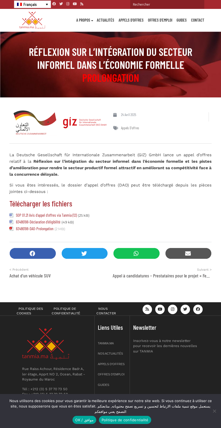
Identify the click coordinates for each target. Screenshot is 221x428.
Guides (182, 20)
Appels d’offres (131, 20)
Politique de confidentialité (66, 311)
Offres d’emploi (160, 20)
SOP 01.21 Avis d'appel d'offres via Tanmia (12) (46, 215)
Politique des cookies (30, 311)
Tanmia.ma (106, 343)
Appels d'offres (130, 128)
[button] (32, 253)
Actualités (105, 20)
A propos (83, 20)
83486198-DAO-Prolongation (34, 228)
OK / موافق (84, 420)
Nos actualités (110, 353)
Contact (197, 20)
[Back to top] (198, 411)
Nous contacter (106, 311)
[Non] (214, 411)
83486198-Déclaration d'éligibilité (38, 221)
